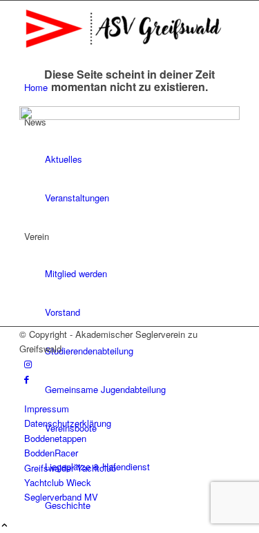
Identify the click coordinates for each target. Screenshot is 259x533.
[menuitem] (142, 505)
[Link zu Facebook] (26, 378)
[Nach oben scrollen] (4, 525)
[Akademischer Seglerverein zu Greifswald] (123, 52)
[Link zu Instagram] (28, 363)
